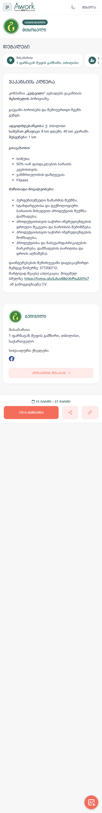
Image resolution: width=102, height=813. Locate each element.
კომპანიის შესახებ (49, 373)
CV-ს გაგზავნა (31, 412)
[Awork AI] (91, 802)
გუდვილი (35, 316)
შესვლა (89, 7)
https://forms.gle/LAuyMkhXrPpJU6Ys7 (56, 279)
